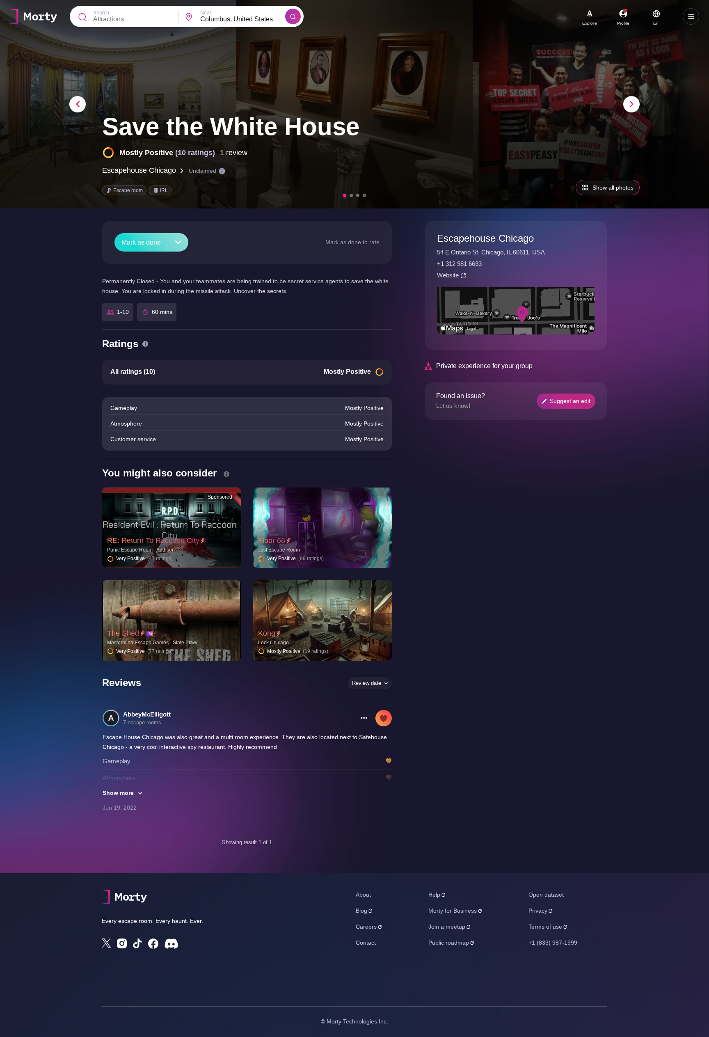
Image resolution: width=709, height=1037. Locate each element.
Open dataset (546, 894)
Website (448, 275)
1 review (233, 153)
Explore (589, 23)
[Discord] (171, 944)
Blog (361, 910)
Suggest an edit (570, 401)
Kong (266, 633)
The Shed (123, 633)
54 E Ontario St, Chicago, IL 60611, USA (491, 252)
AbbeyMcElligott (147, 714)
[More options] (363, 718)
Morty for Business (452, 910)
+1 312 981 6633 (459, 263)
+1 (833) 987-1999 (552, 942)
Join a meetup (446, 926)
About (363, 894)
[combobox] (242, 19)
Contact (366, 942)
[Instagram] (122, 943)
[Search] (293, 16)
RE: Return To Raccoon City (153, 540)
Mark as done (141, 242)
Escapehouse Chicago (139, 170)
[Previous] (77, 104)
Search (101, 13)
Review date (366, 683)
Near (205, 13)
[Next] (631, 104)
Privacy (537, 910)
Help (434, 894)
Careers (366, 926)
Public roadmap (448, 942)
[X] (106, 943)
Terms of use (545, 926)
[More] (178, 242)
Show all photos (613, 187)
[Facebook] (153, 944)
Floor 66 (271, 540)
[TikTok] (137, 944)
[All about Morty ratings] (145, 344)
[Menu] (691, 16)
